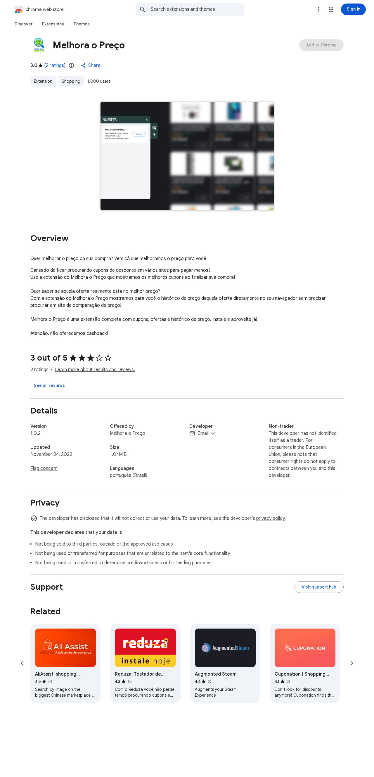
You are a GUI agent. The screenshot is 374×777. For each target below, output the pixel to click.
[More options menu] (319, 9)
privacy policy (270, 518)
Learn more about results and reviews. (95, 370)
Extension (43, 81)
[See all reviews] (49, 385)
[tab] (23, 24)
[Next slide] (352, 663)
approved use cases (152, 544)
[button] (331, 9)
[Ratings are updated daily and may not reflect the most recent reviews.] (71, 65)
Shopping (71, 81)
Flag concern (44, 468)
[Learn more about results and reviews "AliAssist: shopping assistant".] (50, 681)
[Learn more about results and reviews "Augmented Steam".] (209, 681)
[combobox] (197, 9)
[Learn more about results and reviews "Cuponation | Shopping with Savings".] (288, 681)
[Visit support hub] (319, 587)
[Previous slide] (22, 663)
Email (203, 433)
